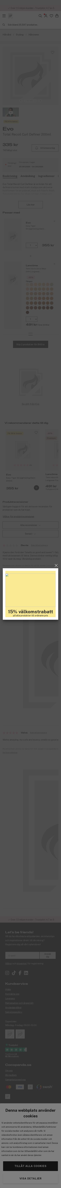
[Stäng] (56, 565)
